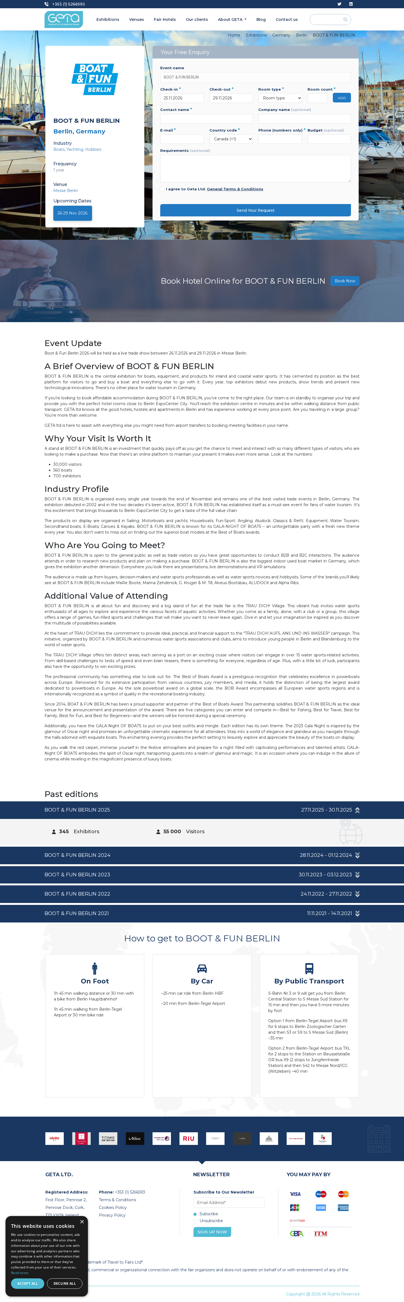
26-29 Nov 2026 (72, 213)
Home (234, 35)
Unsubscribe (211, 1221)
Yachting (75, 149)
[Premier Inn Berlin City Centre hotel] (162, 1138)
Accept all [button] (27, 1283)
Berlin (301, 35)
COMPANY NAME (284, 109)
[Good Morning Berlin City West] (322, 1138)
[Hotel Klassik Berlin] (242, 1138)
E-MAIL (168, 130)
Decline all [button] (65, 1283)
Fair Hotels (165, 19)
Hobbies (93, 149)
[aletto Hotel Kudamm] (54, 1138)
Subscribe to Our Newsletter (223, 1192)
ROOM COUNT (318, 89)
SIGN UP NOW (212, 1231)
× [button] (82, 1222)
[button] (202, 810)
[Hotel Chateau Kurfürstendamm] (269, 1138)
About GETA (230, 19)
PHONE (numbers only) (280, 130)
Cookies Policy (113, 1207)
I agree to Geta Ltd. (214, 189)
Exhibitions (107, 19)
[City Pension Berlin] (296, 1138)
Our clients (197, 19)
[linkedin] (351, 4)
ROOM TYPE (271, 89)
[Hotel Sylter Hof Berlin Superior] (215, 1138)
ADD (342, 98)
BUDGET (326, 130)
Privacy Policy (112, 1215)
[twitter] (339, 4)
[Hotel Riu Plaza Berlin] (188, 1138)
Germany (281, 35)
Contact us (287, 19)
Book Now (345, 280)
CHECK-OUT (221, 89)
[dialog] (46, 1256)
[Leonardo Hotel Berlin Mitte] (81, 1138)
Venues (136, 19)
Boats (59, 149)
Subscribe (209, 1214)
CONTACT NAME (176, 109)
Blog (261, 19)
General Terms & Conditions (235, 189)
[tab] (202, 823)
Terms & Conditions (117, 1199)
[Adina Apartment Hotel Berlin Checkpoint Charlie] (135, 1138)
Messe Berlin (65, 190)
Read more (20, 1272)
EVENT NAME (172, 68)
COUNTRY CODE (224, 130)
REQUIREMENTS (185, 150)
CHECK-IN (170, 89)
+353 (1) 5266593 (68, 4)
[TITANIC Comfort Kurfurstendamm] (108, 1138)
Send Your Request (256, 210)
